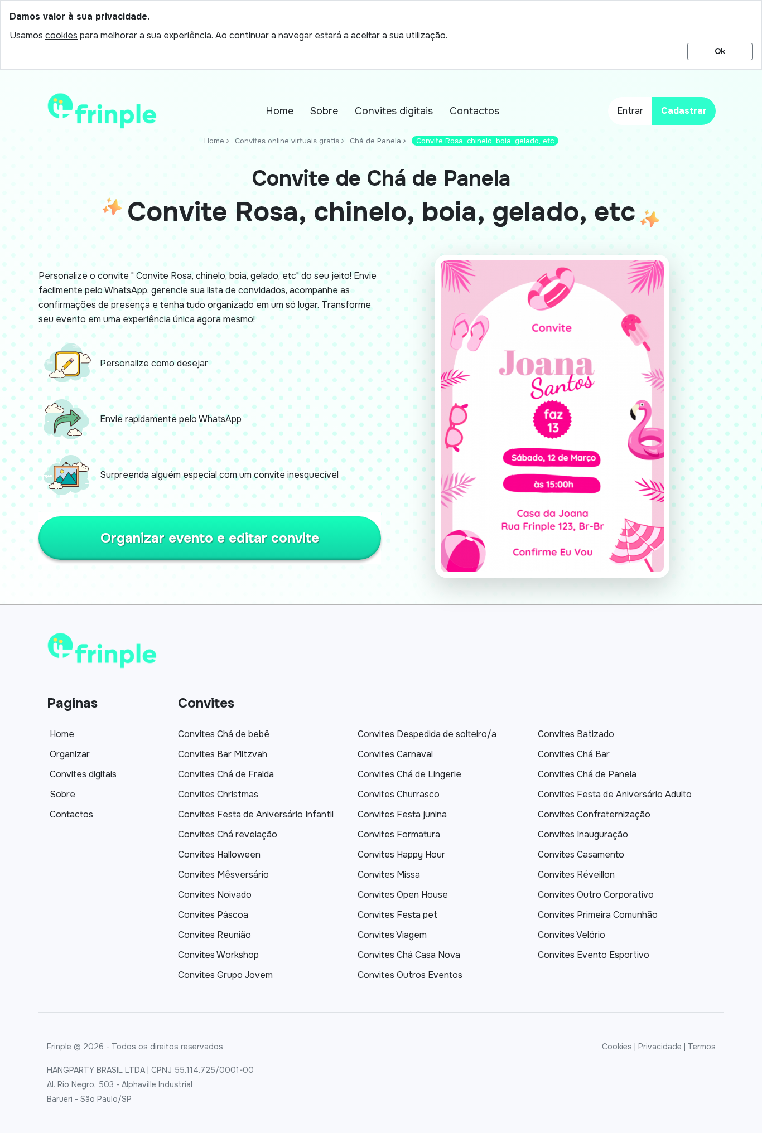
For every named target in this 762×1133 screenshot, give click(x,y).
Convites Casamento (581, 854)
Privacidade (660, 1047)
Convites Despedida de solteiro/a (427, 734)
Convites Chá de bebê (223, 734)
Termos (702, 1047)
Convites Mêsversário (223, 874)
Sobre (324, 111)
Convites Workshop (218, 955)
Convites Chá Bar (574, 754)
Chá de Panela (375, 141)
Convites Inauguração (583, 834)
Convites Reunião (214, 935)
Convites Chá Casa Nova (409, 955)
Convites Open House (403, 894)
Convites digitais (394, 111)
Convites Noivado (215, 894)
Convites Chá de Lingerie (409, 774)
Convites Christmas (218, 794)
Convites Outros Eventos (410, 975)
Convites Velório (571, 935)
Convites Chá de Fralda (226, 774)
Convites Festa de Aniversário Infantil (256, 814)
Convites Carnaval (395, 754)
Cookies (617, 1047)
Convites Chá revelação (227, 834)
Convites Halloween (219, 854)
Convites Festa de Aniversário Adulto (615, 794)
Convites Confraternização (594, 814)
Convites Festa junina (402, 814)
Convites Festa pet (397, 915)
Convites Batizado (576, 734)
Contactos (474, 111)
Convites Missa (389, 874)
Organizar (70, 754)
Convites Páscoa (213, 915)
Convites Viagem (392, 935)
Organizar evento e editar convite (209, 538)
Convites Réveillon (576, 874)
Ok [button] (720, 51)
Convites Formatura (399, 834)
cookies (61, 35)
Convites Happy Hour (401, 854)
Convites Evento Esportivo (593, 955)
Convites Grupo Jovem (225, 975)
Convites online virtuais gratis (287, 141)
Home (279, 111)
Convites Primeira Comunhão (598, 915)
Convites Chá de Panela (587, 774)
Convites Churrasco (399, 794)
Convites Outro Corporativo (596, 894)
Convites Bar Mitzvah (222, 754)
